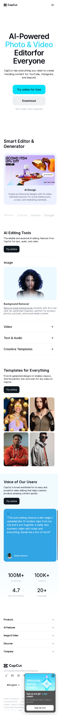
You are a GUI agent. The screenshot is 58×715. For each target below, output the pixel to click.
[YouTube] (12, 675)
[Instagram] (18, 675)
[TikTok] (6, 675)
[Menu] (53, 5)
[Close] (53, 675)
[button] (29, 100)
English (13, 685)
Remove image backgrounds (18, 308)
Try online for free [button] (29, 89)
